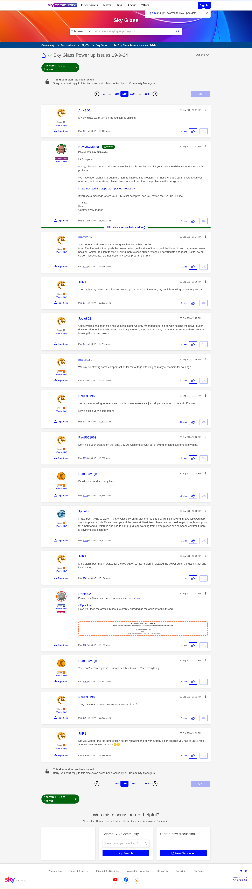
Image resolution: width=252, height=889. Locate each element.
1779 (85, 495)
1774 (85, 344)
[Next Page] (155, 94)
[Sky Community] (62, 5)
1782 (85, 645)
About (131, 5)
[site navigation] (43, 5)
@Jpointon (84, 605)
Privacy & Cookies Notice (107, 871)
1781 (85, 578)
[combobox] (133, 31)
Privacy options (55, 871)
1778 (85, 458)
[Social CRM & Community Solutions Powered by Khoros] (240, 879)
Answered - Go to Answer (60, 67)
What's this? (61, 125)
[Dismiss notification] (206, 13)
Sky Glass (126, 20)
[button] (206, 110)
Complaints (162, 871)
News (107, 5)
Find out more (135, 598)
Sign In (204, 5)
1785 (85, 755)
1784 (85, 718)
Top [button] (245, 870)
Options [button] (200, 54)
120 (132, 93)
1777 (85, 422)
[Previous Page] (97, 94)
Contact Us (181, 871)
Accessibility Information (138, 871)
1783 (85, 681)
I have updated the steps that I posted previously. (106, 188)
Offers (145, 5)
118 (116, 93)
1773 (85, 266)
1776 (85, 380)
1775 (85, 303)
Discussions (89, 5)
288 (147, 93)
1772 (85, 221)
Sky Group (199, 871)
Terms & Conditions (79, 871)
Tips (119, 5)
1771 (85, 131)
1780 (85, 540)
